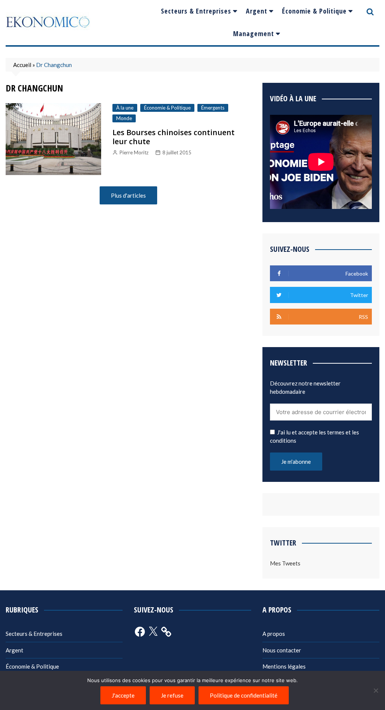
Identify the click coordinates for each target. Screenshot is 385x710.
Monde (124, 118)
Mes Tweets (285, 563)
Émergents (212, 108)
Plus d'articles (128, 195)
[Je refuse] (375, 690)
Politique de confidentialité (243, 695)
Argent (256, 10)
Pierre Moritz (134, 152)
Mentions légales (284, 666)
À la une (124, 108)
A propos (273, 633)
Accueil (22, 64)
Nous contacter (281, 650)
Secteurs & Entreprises (196, 10)
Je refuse (172, 695)
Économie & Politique (314, 10)
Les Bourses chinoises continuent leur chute (173, 136)
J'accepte (123, 695)
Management (253, 33)
